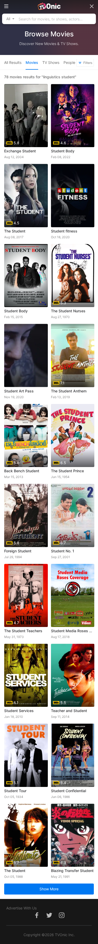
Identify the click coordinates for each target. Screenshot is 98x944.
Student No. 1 (62, 551)
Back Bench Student (21, 471)
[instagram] (61, 918)
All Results (12, 62)
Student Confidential (68, 790)
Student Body (62, 151)
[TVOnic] (49, 6)
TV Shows (50, 62)
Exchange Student (20, 151)
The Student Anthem (69, 391)
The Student (14, 231)
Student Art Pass (19, 391)
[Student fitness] (73, 195)
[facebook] (36, 918)
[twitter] (49, 918)
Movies (32, 62)
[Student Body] (26, 275)
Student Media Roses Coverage (73, 631)
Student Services (19, 710)
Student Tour (15, 790)
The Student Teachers (23, 631)
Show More (49, 889)
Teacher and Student (69, 710)
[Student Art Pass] (26, 355)
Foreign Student (17, 551)
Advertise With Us (21, 908)
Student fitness (64, 231)
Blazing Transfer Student (72, 870)
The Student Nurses (68, 311)
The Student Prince (67, 471)
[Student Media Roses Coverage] (73, 595)
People (69, 62)
